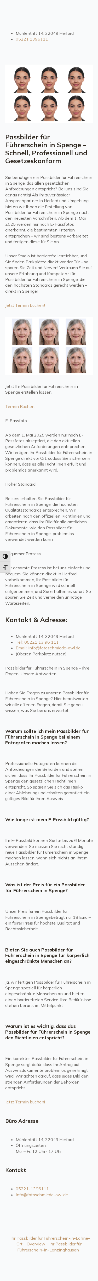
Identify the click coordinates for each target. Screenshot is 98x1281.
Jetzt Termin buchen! (25, 305)
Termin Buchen (19, 406)
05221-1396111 (32, 1188)
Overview (36, 1243)
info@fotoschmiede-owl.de (42, 1194)
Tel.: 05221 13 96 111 (37, 642)
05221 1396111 (32, 39)
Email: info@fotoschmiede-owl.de (48, 647)
